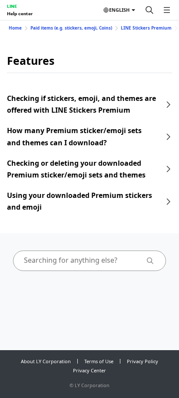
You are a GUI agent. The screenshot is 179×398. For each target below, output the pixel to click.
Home (15, 28)
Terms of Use (98, 361)
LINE (12, 6)
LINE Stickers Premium (146, 28)
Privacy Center (89, 370)
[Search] (149, 10)
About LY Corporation (46, 361)
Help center (20, 13)
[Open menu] (167, 10)
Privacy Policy (142, 361)
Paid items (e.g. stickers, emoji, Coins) (71, 28)
